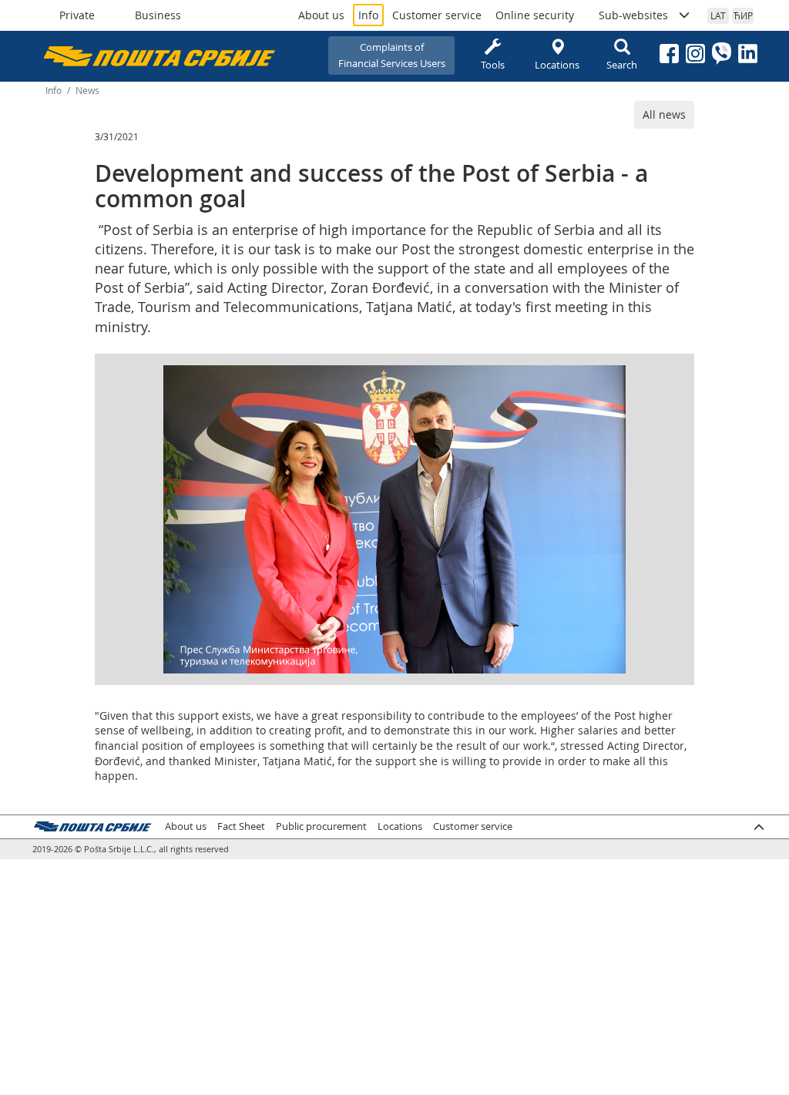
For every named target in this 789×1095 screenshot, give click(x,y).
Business (158, 15)
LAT (718, 15)
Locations (557, 65)
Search (621, 65)
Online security (534, 15)
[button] (611, 379)
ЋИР (743, 15)
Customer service (437, 15)
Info (368, 15)
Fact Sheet (241, 826)
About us (321, 15)
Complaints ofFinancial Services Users (391, 55)
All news (664, 114)
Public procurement (321, 826)
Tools (493, 65)
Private (77, 15)
